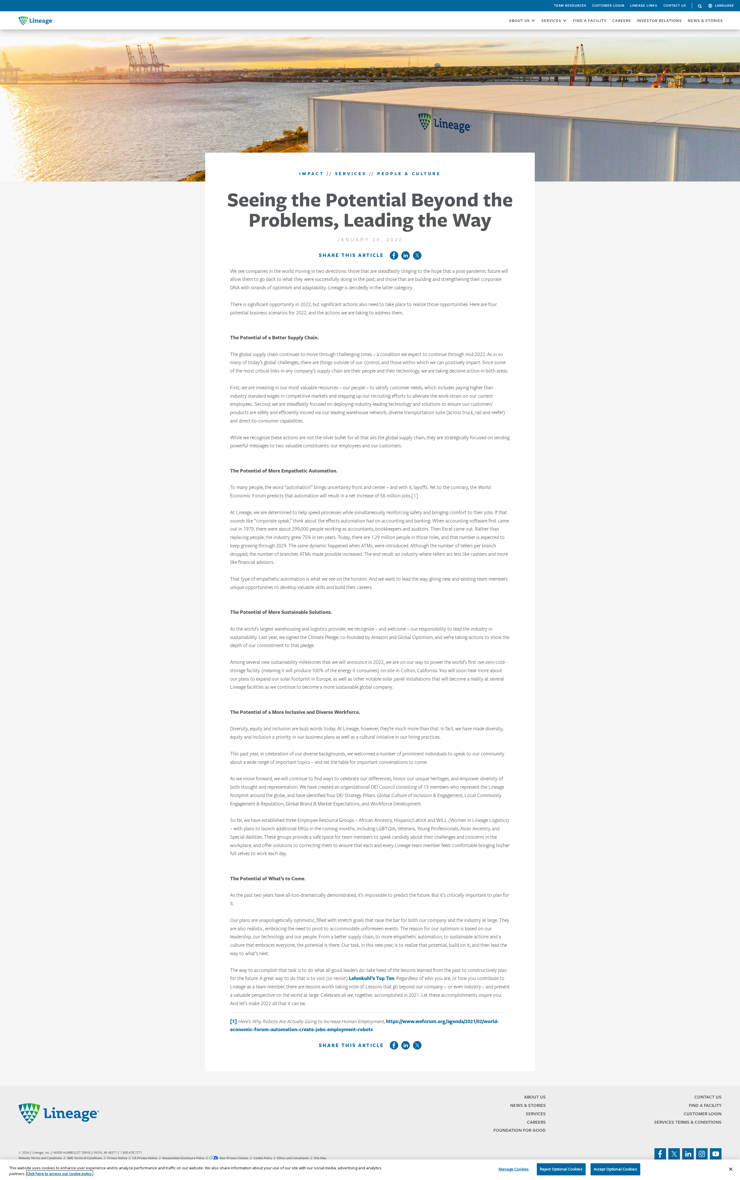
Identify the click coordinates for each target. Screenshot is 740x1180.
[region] (370, 1169)
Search (700, 6)
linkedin (688, 1154)
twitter (674, 1154)
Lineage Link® (644, 5)
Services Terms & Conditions (688, 1122)
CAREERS (621, 20)
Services (536, 1114)
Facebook (394, 255)
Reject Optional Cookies (561, 1169)
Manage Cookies (514, 1169)
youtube (716, 1154)
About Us (535, 1097)
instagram (702, 1154)
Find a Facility (705, 1105)
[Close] (730, 1169)
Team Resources (570, 5)
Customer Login (608, 5)
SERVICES (551, 20)
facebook (660, 1154)
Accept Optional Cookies (615, 1169)
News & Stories (705, 20)
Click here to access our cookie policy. (59, 1173)
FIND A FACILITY (589, 20)
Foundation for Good (519, 1130)
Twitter (417, 255)
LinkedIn (405, 255)
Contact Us (674, 5)
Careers (536, 1122)
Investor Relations (659, 20)
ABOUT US (519, 20)
